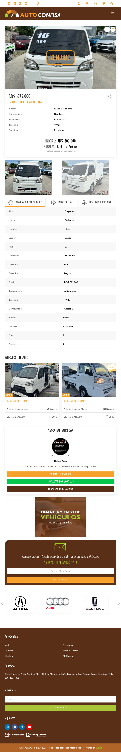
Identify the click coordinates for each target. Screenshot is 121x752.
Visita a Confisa (70, 650)
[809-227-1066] (38, 3)
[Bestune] (95, 603)
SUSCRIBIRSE (60, 708)
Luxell (99, 747)
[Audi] (57, 603)
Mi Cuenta (68, 656)
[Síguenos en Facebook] (15, 4)
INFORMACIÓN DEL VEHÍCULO (28, 202)
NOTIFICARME (60, 580)
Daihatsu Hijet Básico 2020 (75, 365)
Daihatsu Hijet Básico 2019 (18, 365)
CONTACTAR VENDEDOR (60, 474)
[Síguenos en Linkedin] (20, 4)
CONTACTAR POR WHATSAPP (60, 481)
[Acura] (20, 603)
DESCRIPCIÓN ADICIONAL (100, 202)
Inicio (7, 645)
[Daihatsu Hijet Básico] (56, 366)
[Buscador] (112, 3)
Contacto (68, 645)
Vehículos (9, 650)
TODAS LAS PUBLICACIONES (60, 488)
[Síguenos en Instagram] (9, 3)
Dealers (9, 656)
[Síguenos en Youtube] (26, 4)
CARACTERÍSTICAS (65, 202)
